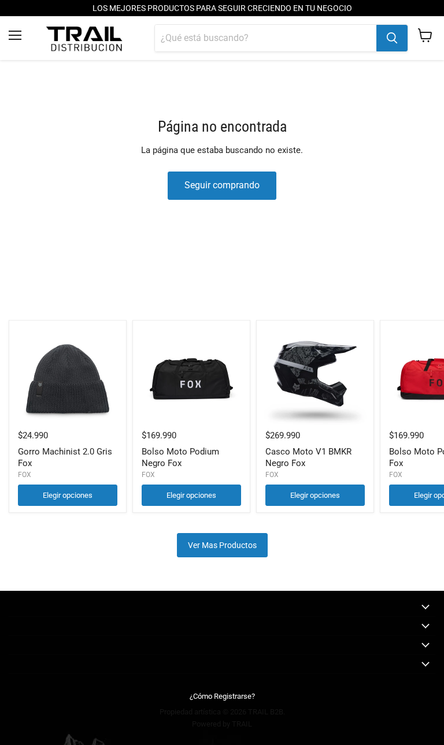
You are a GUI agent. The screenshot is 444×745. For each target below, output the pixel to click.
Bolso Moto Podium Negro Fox (180, 457)
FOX (24, 475)
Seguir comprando (222, 185)
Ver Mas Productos (222, 545)
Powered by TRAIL (222, 724)
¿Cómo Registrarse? (222, 696)
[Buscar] (392, 38)
